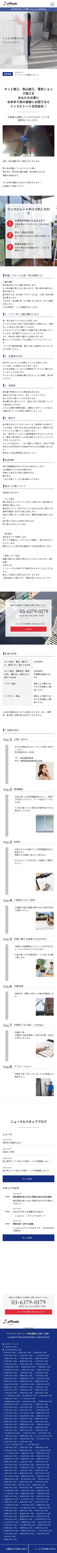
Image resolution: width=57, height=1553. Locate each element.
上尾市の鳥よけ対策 (26, 1372)
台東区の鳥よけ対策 (41, 1421)
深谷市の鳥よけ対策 (27, 1384)
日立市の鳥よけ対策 (43, 1438)
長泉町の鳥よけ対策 (10, 1427)
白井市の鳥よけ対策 (10, 1473)
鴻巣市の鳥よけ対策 (10, 1372)
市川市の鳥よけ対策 (27, 1499)
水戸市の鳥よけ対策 (44, 1433)
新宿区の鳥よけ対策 (10, 1421)
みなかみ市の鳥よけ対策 (42, 1450)
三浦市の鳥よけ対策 (44, 1508)
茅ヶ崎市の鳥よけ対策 (11, 1505)
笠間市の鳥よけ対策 (10, 1438)
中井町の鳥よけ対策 (10, 1375)
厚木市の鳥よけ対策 (10, 1516)
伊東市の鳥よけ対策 (26, 1430)
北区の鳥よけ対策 (26, 1404)
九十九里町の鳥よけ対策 (27, 1508)
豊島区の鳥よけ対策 (26, 1502)
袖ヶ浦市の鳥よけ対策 (11, 1490)
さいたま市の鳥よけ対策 (27, 1398)
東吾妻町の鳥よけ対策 (11, 1459)
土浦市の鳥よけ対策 (10, 1447)
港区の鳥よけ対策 (9, 1536)
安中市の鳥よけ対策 (26, 1393)
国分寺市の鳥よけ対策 (11, 1404)
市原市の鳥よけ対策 (10, 1496)
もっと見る (27, 1178)
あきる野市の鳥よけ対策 (27, 1525)
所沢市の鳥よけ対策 (10, 1390)
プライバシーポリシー (16, 1333)
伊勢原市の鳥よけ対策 (27, 1513)
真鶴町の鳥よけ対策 (26, 1375)
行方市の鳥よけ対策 (29, 1433)
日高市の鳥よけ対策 (43, 1384)
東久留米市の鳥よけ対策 (42, 1519)
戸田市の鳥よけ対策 (26, 1390)
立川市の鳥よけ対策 (10, 1533)
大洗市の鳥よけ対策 (10, 1436)
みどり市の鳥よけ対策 (11, 1453)
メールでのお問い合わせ (43, 1548)
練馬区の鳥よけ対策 (10, 1467)
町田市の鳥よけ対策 (10, 1528)
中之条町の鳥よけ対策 (27, 1456)
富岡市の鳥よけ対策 (41, 1447)
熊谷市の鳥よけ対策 (41, 1393)
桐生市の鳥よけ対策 (43, 1378)
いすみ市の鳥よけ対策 (42, 1355)
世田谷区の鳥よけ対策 (27, 1533)
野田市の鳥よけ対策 (26, 1482)
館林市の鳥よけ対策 (26, 1450)
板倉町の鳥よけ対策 (43, 1456)
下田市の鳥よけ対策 (41, 1430)
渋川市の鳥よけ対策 (10, 1450)
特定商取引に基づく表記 (38, 1333)
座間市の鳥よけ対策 (10, 1513)
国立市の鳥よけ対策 (10, 1418)
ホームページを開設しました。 (27, 75)
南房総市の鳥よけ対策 (11, 1479)
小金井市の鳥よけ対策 (42, 1410)
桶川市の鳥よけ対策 (10, 1361)
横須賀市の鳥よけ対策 (27, 1516)
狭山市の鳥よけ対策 (26, 1364)
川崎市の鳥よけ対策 (10, 1519)
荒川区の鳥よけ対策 (41, 1375)
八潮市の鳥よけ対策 (41, 1364)
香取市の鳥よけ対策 (27, 1476)
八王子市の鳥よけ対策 (45, 1530)
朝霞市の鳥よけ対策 (41, 1381)
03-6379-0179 (26, 757)
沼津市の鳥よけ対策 (41, 1461)
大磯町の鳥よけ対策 (10, 1502)
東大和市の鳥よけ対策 (11, 1522)
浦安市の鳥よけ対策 (43, 1496)
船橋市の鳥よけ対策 (27, 1493)
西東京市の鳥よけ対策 (28, 1530)
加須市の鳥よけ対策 (24, 1352)
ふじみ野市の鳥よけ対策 (12, 1395)
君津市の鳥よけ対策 (27, 1490)
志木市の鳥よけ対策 (45, 1395)
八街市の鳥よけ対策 (26, 1358)
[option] (28, 40)
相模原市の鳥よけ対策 (11, 1530)
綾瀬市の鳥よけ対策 (43, 1505)
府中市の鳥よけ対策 (10, 1525)
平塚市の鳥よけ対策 (10, 1510)
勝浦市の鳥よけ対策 (26, 1473)
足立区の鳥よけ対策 (26, 1407)
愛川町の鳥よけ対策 (41, 1502)
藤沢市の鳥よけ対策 (41, 1510)
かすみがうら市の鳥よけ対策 (13, 1444)
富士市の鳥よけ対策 (10, 1464)
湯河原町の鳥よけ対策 (11, 1367)
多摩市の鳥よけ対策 (41, 1528)
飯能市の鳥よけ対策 (10, 1387)
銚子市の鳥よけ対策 (41, 1482)
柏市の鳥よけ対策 (9, 1484)
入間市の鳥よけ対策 (27, 1370)
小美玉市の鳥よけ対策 (27, 1438)
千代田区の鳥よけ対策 (27, 1467)
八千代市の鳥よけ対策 (11, 1493)
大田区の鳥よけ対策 (43, 1467)
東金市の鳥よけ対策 (43, 1490)
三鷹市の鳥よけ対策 (41, 1404)
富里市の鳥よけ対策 (41, 1358)
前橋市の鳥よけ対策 (26, 1447)
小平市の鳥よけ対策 (41, 1407)
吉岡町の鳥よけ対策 (10, 1456)
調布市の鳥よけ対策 (44, 1522)
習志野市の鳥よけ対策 (27, 1496)
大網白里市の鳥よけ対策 (12, 1401)
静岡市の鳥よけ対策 (41, 1427)
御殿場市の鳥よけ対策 (27, 1424)
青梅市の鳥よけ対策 (41, 1418)
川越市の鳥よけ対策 (10, 1398)
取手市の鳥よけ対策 (10, 1441)
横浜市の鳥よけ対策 (43, 1516)
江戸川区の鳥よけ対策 (27, 1413)
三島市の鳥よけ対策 (43, 1424)
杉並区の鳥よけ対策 (43, 1533)
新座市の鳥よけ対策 (10, 1381)
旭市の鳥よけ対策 (43, 1479)
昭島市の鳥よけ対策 (44, 1525)
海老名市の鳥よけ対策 (43, 1513)
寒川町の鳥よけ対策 (43, 1499)
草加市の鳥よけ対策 (41, 1390)
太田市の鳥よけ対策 (26, 1418)
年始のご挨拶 (8, 1150)
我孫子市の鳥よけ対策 (42, 1473)
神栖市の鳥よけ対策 (26, 1436)
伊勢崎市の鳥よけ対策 (27, 1378)
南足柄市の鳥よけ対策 (11, 1499)
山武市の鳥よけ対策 (26, 1470)
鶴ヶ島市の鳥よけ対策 (11, 1370)
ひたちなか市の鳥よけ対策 (43, 1436)
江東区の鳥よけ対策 (10, 1410)
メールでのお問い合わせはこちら (30, 1311)
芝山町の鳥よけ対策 (29, 1401)
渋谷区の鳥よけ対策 (26, 1421)
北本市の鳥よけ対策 (10, 1347)
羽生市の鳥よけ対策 (41, 1361)
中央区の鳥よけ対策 (26, 1410)
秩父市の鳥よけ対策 (10, 1364)
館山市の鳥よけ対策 (39, 1484)
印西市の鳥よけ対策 (41, 1470)
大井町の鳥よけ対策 (41, 1372)
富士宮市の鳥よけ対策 (27, 1464)
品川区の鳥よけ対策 (10, 1407)
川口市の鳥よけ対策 (10, 1393)
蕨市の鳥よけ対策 (9, 1352)
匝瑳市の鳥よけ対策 (10, 1358)
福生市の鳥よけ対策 (43, 1464)
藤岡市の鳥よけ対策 (43, 1453)
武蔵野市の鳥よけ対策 (28, 1522)
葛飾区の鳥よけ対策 (43, 1416)
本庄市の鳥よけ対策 (41, 1387)
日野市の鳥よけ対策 (26, 1528)
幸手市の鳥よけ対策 (10, 1355)
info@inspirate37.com (31, 760)
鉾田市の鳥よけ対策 (27, 1459)
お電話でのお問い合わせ (14, 1548)
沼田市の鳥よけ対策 (27, 1453)
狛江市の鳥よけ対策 (10, 1413)
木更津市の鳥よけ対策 (45, 1401)
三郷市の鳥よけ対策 (43, 1370)
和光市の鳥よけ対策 (26, 1387)
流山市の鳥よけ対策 (43, 1476)
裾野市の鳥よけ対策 (10, 1461)
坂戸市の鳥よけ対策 (26, 1355)
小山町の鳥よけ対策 (26, 1461)
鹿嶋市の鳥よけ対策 (43, 1459)
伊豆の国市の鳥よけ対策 (12, 1433)
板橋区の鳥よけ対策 (10, 1470)
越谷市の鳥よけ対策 (10, 1378)
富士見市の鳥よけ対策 (29, 1395)
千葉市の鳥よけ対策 (43, 1493)
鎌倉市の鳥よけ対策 (26, 1510)
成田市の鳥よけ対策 (10, 1482)
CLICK (28, 629)
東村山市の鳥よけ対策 (27, 1416)
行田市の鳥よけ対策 (44, 1367)
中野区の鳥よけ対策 (10, 1424)
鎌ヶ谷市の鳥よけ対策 (28, 1479)
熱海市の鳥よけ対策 (26, 1427)
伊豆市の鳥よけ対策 (10, 1430)
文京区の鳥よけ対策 (10, 1416)
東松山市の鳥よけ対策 (11, 1384)
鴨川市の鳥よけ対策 (26, 1487)
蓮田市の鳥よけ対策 (26, 1361)
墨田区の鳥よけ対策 (43, 1413)
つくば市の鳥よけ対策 (32, 1444)
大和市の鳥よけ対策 (27, 1505)
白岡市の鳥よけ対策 (40, 1352)
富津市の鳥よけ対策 (41, 1487)
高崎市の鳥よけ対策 (26, 1381)
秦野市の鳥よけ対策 (26, 1519)
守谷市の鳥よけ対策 (26, 1441)
